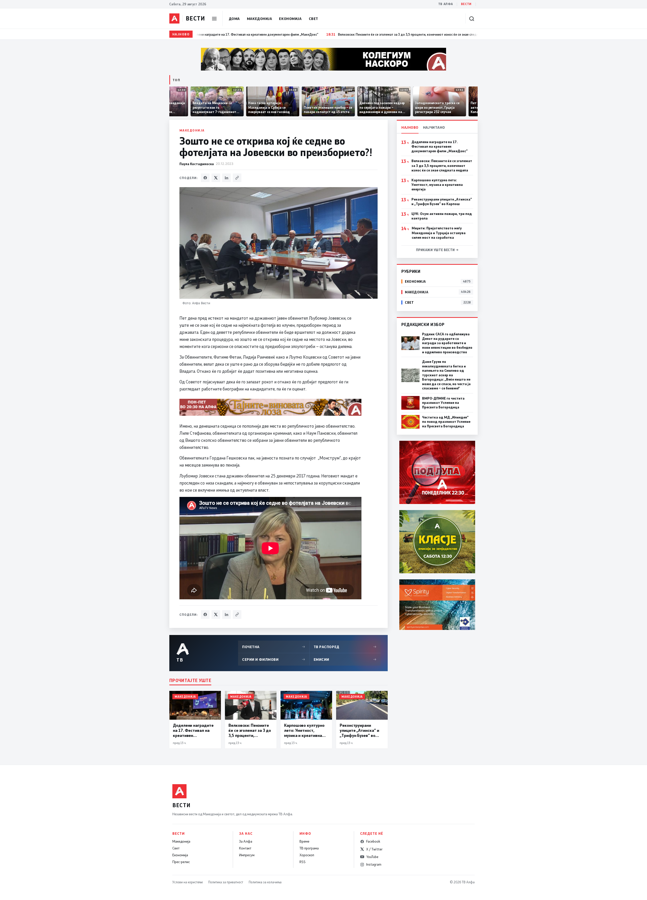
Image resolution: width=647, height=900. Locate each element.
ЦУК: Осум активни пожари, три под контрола (441, 216)
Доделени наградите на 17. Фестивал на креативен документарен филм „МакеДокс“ (439, 146)
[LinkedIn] (226, 177)
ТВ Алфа (445, 4)
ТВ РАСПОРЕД (345, 646)
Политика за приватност (225, 882)
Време (304, 841)
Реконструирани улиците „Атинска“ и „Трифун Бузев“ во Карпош (441, 201)
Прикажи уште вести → (437, 250)
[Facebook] (205, 177)
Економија (290, 18)
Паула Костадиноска (196, 164)
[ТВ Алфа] (174, 18)
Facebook (373, 841)
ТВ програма (309, 848)
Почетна (273, 646)
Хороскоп (306, 855)
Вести (466, 4)
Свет (313, 18)
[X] (216, 177)
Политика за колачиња (265, 882)
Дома (234, 18)
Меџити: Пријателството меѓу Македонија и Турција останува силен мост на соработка (439, 232)
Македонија (259, 18)
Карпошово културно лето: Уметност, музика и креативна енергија (437, 184)
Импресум (247, 855)
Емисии (345, 659)
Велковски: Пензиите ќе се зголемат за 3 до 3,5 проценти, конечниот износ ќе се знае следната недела (441, 165)
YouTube (372, 856)
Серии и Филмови (273, 659)
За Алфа (245, 841)
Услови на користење (187, 882)
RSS (302, 862)
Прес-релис (181, 862)
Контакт (245, 848)
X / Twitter (374, 849)
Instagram (373, 864)
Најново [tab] (410, 127)
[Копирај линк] (237, 177)
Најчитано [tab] (434, 127)
